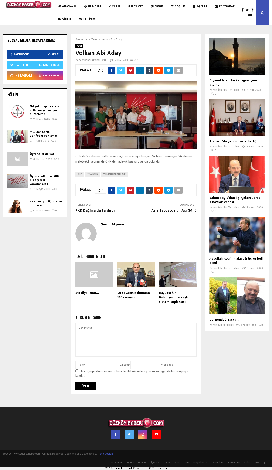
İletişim (89, 19)
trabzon (92, 174)
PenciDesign (105, 453)
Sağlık (180, 6)
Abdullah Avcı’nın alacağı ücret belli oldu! (236, 261)
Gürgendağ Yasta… (224, 320)
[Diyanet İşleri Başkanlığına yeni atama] (237, 56)
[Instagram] (253, 10)
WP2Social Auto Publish (119, 468)
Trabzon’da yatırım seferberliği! (233, 141)
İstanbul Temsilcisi (229, 89)
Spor (159, 6)
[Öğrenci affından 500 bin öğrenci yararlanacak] (17, 181)
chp (80, 174)
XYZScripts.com (158, 468)
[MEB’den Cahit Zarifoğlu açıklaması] (17, 136)
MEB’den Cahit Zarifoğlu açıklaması (44, 133)
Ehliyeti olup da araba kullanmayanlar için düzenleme (45, 110)
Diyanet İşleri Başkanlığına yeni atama (233, 83)
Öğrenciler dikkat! (42, 153)
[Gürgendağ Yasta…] (237, 295)
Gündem (94, 6)
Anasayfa (69, 6)
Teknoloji (260, 462)
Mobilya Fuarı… (87, 293)
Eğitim (202, 6)
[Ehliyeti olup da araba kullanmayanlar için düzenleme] (17, 111)
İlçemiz (137, 6)
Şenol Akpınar (92, 60)
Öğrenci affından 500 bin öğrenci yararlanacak (44, 180)
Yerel (116, 6)
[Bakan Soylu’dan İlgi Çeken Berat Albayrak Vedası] (237, 174)
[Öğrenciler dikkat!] (17, 159)
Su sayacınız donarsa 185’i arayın (133, 295)
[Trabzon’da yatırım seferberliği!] (237, 117)
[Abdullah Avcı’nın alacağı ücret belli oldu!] (237, 235)
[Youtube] (251, 15)
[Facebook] (244, 10)
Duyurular (117, 462)
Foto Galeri (234, 462)
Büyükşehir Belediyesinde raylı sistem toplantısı (173, 297)
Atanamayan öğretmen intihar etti (46, 203)
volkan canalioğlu (114, 174)
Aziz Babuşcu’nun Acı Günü (174, 210)
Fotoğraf (227, 6)
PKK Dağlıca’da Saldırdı (95, 210)
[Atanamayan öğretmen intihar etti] (17, 206)
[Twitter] (248, 10)
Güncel (142, 462)
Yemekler (218, 462)
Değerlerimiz (200, 462)
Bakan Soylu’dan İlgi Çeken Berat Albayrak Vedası (234, 200)
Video (66, 19)
